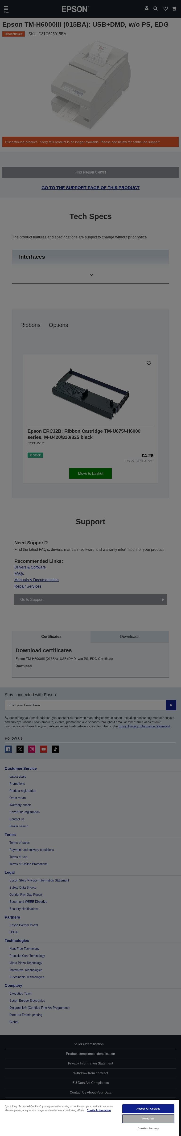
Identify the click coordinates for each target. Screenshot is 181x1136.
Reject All (148, 1118)
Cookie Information (99, 1110)
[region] (89, 1117)
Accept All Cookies (148, 1108)
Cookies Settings (148, 1128)
